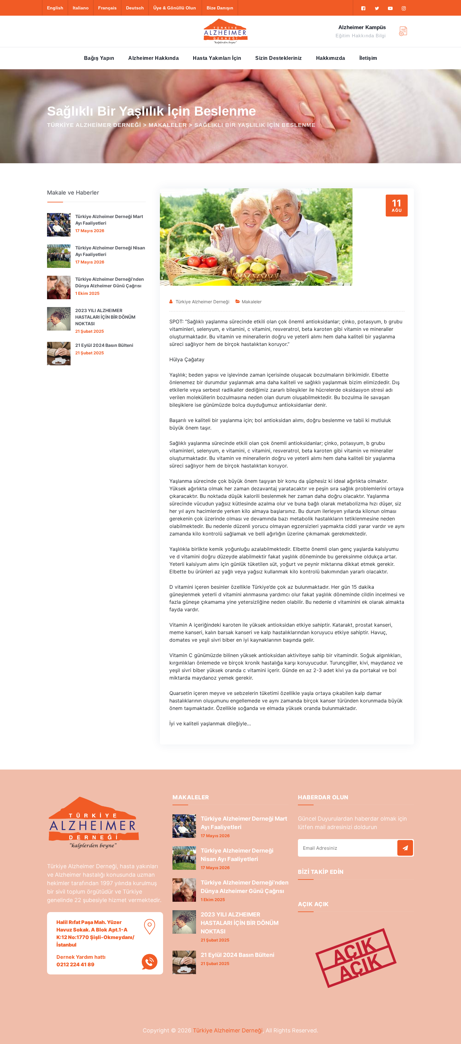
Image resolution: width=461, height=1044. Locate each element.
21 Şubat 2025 (89, 331)
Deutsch (135, 7)
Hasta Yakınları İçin (217, 58)
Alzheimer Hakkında (153, 58)
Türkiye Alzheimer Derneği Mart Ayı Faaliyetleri (109, 220)
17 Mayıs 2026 (89, 230)
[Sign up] (405, 848)
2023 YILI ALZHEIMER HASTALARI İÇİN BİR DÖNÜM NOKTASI (105, 317)
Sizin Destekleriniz (278, 58)
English (55, 7)
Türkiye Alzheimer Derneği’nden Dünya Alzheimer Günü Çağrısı (109, 282)
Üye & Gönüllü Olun (174, 7)
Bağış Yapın (99, 58)
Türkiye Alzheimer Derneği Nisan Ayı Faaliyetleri (110, 251)
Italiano (81, 7)
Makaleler (252, 301)
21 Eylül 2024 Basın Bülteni (104, 345)
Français (107, 7)
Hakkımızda (330, 58)
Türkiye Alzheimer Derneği (202, 301)
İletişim (368, 58)
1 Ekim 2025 (87, 293)
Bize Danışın (220, 7)
